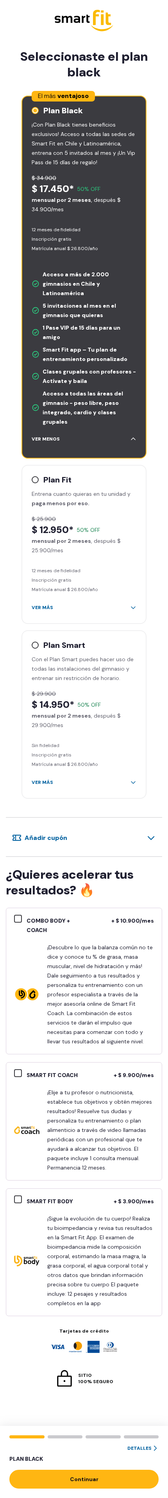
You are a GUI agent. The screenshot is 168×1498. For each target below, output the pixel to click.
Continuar (84, 1479)
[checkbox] (20, 920)
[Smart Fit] (84, 21)
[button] (84, 1454)
